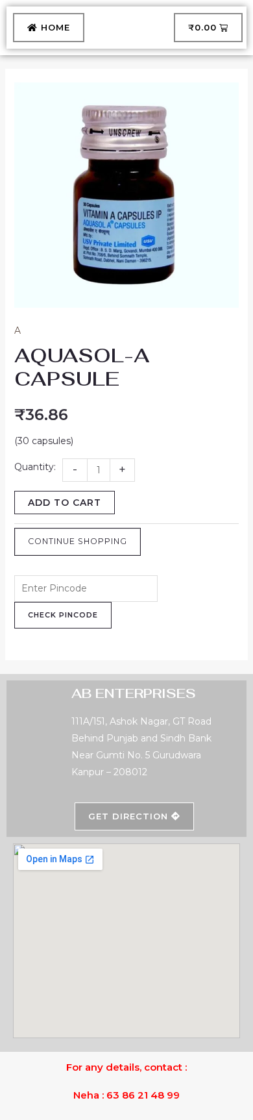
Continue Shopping (77, 541)
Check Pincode (63, 614)
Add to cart (64, 502)
